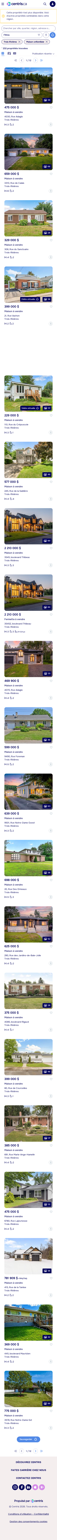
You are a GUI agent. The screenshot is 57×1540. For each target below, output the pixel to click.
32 (49, 1204)
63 (49, 806)
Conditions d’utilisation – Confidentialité (28, 1514)
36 (49, 299)
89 (49, 540)
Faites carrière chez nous (28, 1470)
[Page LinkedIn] (28, 1487)
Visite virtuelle (28, 299)
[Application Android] (42, 1487)
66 (49, 166)
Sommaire (14, 53)
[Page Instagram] (15, 1487)
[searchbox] (26, 28)
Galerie (2, 53)
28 (49, 232)
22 (49, 408)
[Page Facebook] (22, 1487)
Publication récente (42, 53)
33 (49, 673)
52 (49, 939)
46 (49, 739)
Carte (8, 53)
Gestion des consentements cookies (28, 1521)
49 (49, 474)
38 (49, 872)
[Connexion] (53, 4)
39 (49, 100)
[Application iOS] (35, 1487)
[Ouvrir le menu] (3, 4)
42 (49, 1337)
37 (49, 1138)
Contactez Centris (28, 1478)
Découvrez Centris (28, 1462)
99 (49, 1403)
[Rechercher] (45, 4)
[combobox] (28, 28)
